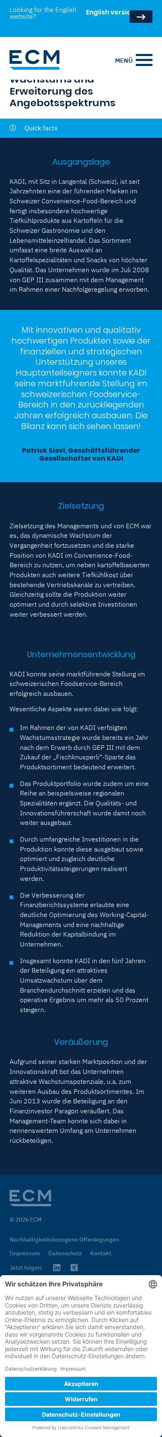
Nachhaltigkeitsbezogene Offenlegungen (64, 1239)
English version (98, 17)
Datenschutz (65, 1253)
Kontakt (100, 1253)
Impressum (25, 1253)
